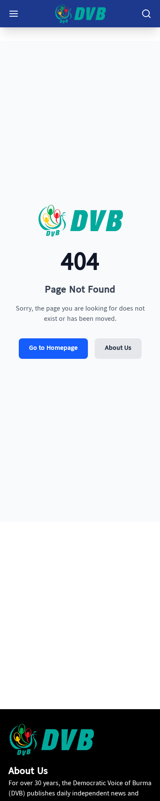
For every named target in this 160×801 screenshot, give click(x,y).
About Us (118, 348)
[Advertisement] (80, 622)
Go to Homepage (53, 348)
